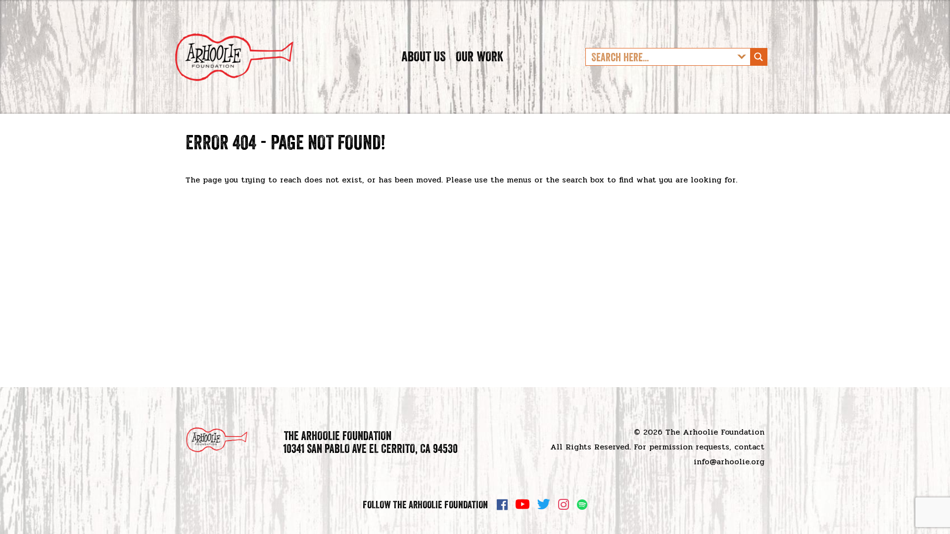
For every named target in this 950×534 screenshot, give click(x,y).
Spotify (582, 504)
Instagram (563, 504)
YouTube (522, 504)
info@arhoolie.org (729, 461)
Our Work (479, 56)
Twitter (543, 504)
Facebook (502, 504)
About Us (423, 56)
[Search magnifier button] (758, 56)
